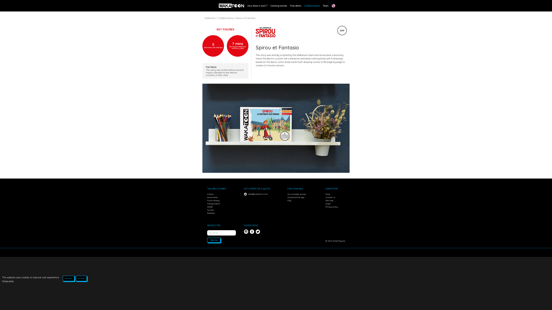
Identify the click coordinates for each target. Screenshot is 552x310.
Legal (327, 204)
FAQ (289, 200)
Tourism (210, 210)
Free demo (295, 5)
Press (327, 194)
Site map (329, 200)
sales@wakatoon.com (258, 194)
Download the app (296, 197)
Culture (210, 194)
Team (325, 5)
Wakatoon (210, 18)
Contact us (330, 197)
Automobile (212, 197)
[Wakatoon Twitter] (257, 233)
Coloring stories (278, 5)
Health (210, 207)
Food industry (213, 200)
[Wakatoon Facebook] (252, 233)
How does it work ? (257, 5)
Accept (81, 278)
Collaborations (312, 5)
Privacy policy (331, 207)
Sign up (213, 240)
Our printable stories (297, 194)
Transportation (213, 204)
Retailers (211, 213)
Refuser (68, 278)
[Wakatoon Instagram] (246, 233)
